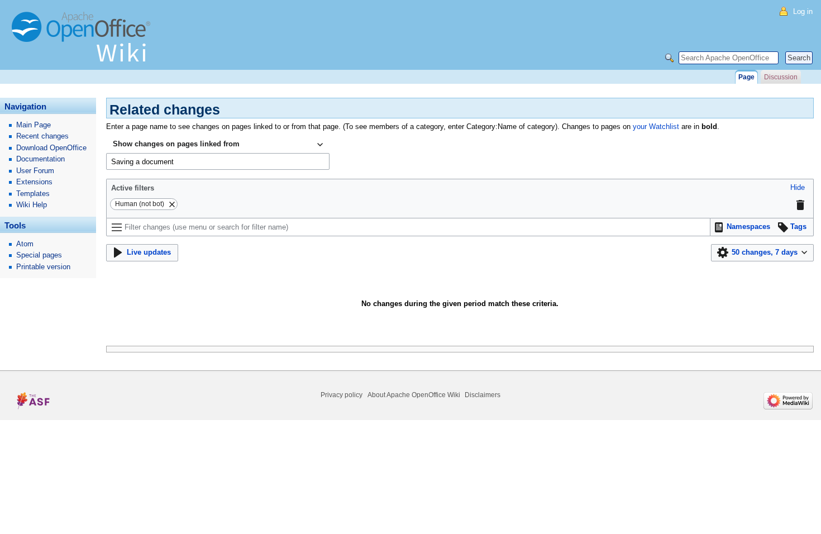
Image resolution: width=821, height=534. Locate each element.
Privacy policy (341, 395)
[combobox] (218, 144)
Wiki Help (31, 205)
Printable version (43, 267)
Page (746, 77)
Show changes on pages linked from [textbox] (176, 144)
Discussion (781, 77)
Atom (25, 244)
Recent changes (42, 136)
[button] (797, 188)
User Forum (35, 170)
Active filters (132, 188)
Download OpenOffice (51, 148)
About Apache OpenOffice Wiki (413, 395)
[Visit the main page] (84, 42)
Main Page (33, 125)
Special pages (39, 255)
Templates (33, 193)
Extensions (34, 182)
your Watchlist (656, 126)
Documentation (40, 159)
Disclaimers (482, 395)
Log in (803, 11)
